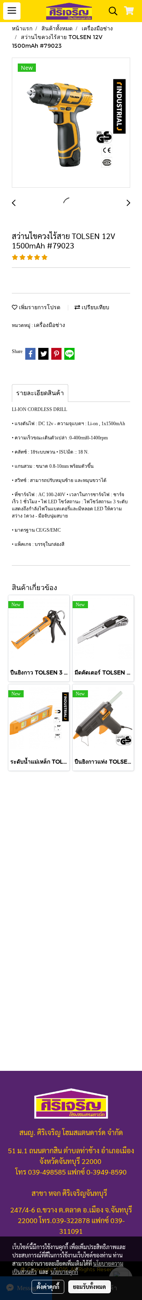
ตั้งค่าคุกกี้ (48, 1286)
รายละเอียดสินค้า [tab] (40, 393)
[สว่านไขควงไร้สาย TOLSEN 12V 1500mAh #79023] (71, 123)
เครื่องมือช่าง (49, 324)
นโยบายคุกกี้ (64, 1271)
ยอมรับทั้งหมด (89, 1286)
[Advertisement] (71, 860)
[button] (110, 11)
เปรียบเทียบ (94, 307)
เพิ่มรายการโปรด (38, 307)
